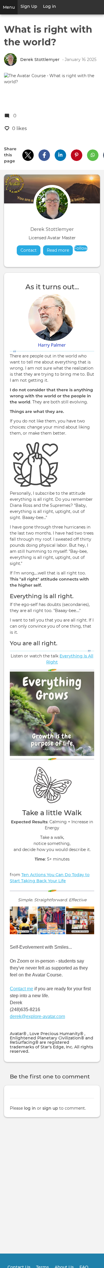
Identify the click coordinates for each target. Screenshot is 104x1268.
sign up (50, 1108)
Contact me (21, 988)
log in (30, 1108)
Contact (29, 250)
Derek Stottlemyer (40, 59)
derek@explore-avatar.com (37, 1016)
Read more (60, 250)
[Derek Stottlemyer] (10, 59)
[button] (28, 155)
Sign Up (29, 6)
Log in (49, 6)
